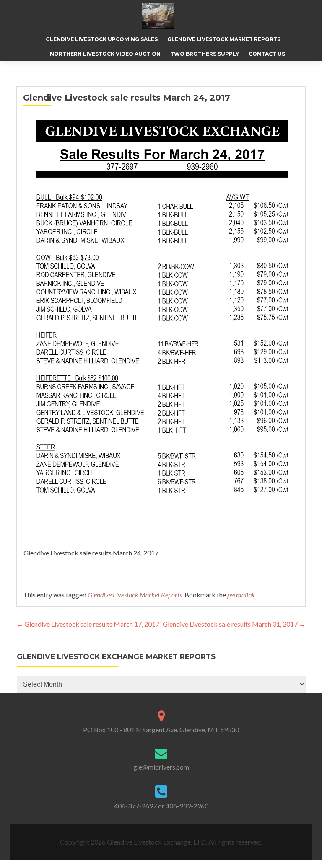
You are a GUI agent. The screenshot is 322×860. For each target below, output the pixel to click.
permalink (241, 595)
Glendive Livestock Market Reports (223, 39)
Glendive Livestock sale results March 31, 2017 (234, 624)
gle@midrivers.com (161, 767)
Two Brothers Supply (204, 54)
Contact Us (267, 54)
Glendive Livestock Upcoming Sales (102, 39)
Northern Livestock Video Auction (105, 54)
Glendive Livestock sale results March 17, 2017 (87, 624)
